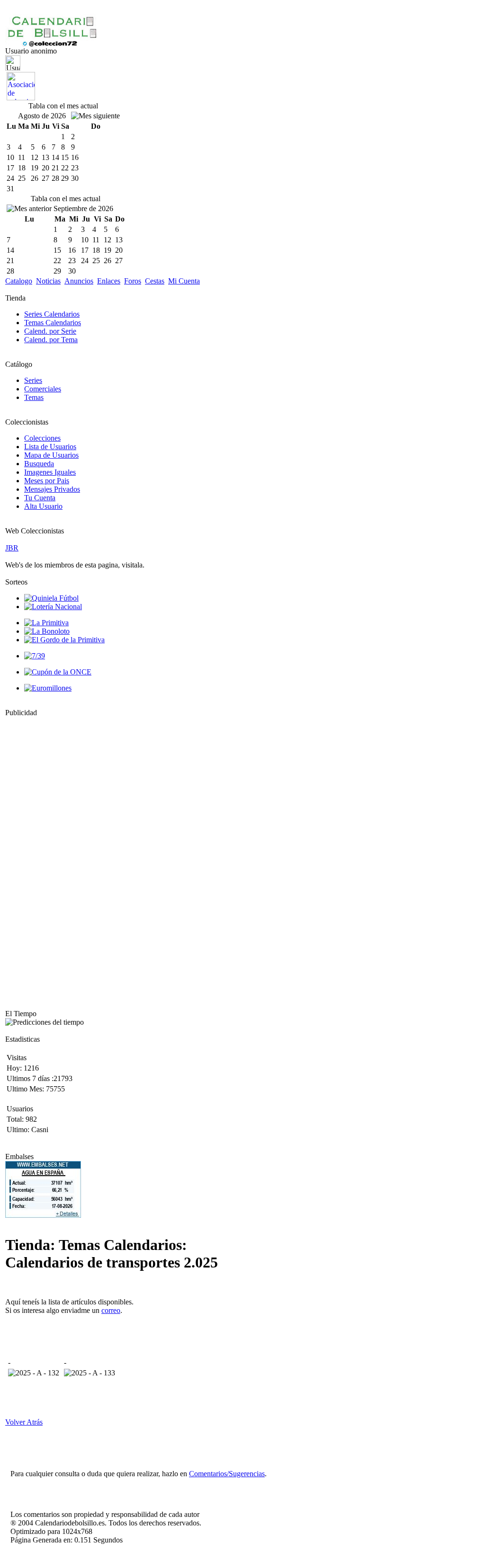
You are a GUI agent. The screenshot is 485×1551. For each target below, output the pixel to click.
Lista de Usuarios (50, 447)
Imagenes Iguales (50, 472)
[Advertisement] (33, 859)
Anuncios (78, 281)
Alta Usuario (43, 506)
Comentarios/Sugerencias (227, 1474)
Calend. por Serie (50, 331)
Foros (132, 281)
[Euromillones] (48, 688)
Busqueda (39, 464)
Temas (34, 397)
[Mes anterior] (29, 208)
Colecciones (42, 438)
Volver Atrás (24, 1422)
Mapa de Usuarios (51, 455)
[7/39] (34, 656)
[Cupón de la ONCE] (57, 672)
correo (110, 1310)
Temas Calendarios (52, 323)
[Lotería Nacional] (53, 607)
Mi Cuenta (184, 281)
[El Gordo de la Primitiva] (64, 640)
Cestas (154, 281)
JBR (11, 548)
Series (33, 380)
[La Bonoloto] (47, 631)
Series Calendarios (52, 314)
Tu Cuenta (39, 498)
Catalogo (18, 281)
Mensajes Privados (52, 489)
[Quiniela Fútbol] (51, 598)
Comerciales (42, 389)
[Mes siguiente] (95, 116)
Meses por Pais (46, 481)
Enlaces (108, 281)
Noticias (48, 281)
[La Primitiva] (46, 623)
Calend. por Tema (51, 340)
